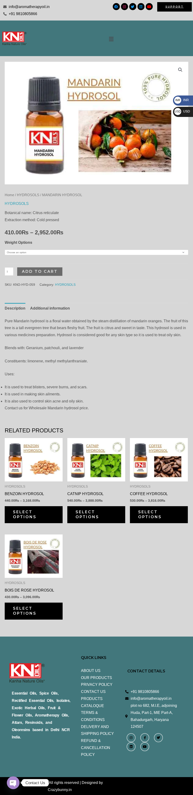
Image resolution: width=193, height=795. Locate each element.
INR (182, 100)
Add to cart (40, 271)
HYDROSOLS (28, 195)
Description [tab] (15, 308)
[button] (111, 39)
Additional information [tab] (50, 308)
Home (9, 195)
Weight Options (18, 242)
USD (182, 111)
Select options (24, 514)
